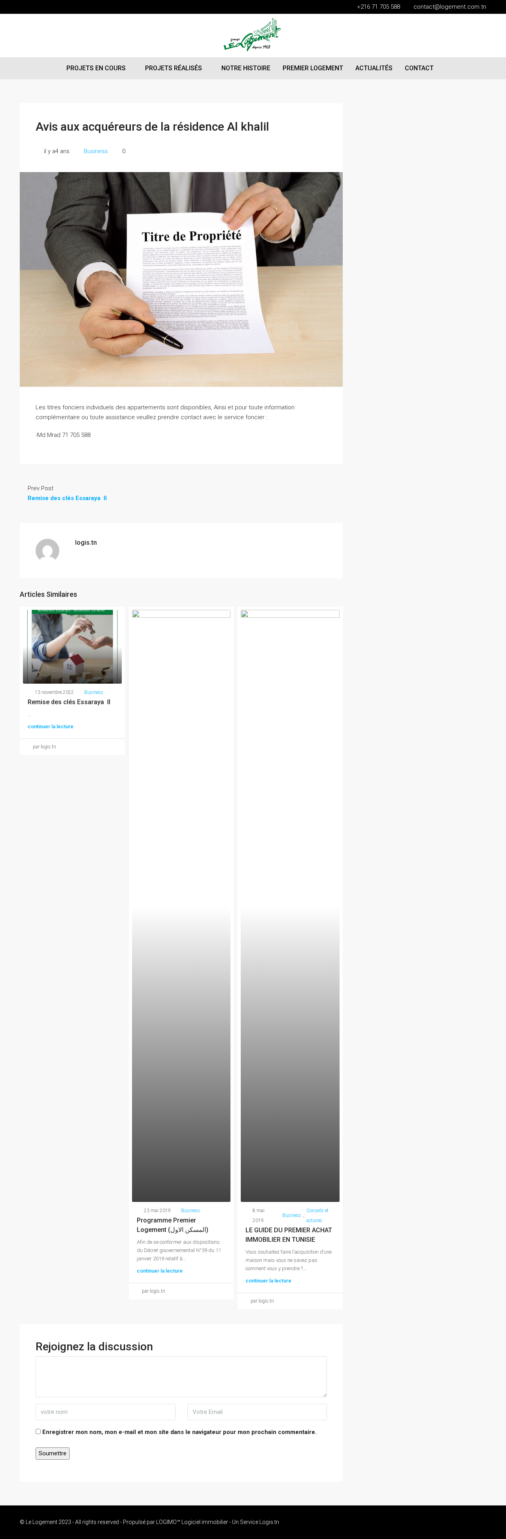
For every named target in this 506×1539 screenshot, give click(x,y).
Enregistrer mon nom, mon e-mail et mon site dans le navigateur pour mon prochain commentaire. (179, 1432)
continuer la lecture (51, 726)
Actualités (374, 68)
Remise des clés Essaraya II (69, 702)
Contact (419, 68)
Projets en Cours (96, 68)
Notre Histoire (245, 68)
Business (96, 151)
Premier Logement (313, 68)
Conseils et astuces (317, 1215)
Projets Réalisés (173, 68)
